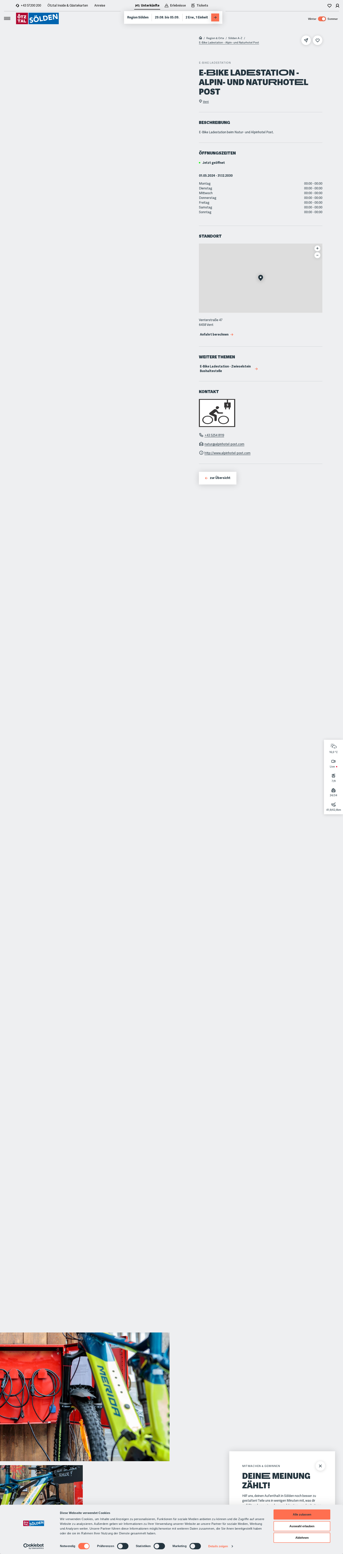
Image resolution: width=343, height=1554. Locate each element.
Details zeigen (218, 1546)
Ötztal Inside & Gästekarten (67, 5)
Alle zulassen (302, 1514)
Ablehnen (302, 1537)
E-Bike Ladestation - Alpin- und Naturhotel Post (229, 42)
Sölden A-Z (235, 38)
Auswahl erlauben (301, 1526)
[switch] (122, 1546)
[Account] (337, 5)
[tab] (147, 6)
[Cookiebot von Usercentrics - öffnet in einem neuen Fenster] (33, 1546)
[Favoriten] (329, 5)
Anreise (99, 5)
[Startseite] (200, 38)
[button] (260, 278)
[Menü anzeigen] (7, 18)
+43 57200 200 (31, 5)
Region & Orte (215, 38)
